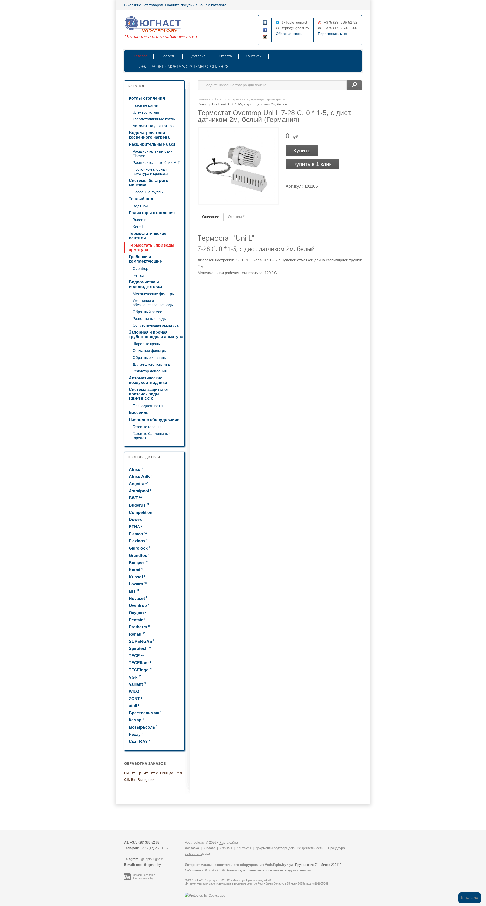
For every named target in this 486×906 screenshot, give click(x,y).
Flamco (138, 534)
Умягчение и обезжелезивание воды (153, 302)
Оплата (225, 55)
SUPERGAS (141, 641)
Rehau (138, 275)
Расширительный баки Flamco (152, 153)
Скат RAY (139, 741)
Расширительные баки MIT (156, 162)
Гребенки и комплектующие (145, 259)
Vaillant (137, 684)
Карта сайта (228, 842)
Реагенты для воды (150, 318)
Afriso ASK (140, 476)
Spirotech (140, 648)
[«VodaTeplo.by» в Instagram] (265, 37)
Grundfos (139, 555)
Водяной (140, 206)
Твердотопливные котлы (154, 119)
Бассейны (139, 412)
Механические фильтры (154, 294)
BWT (135, 498)
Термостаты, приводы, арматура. (152, 247)
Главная (204, 99)
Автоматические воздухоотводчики (148, 380)
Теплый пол (141, 199)
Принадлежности (148, 406)
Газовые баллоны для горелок (152, 435)
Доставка (197, 55)
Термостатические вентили (147, 235)
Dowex (136, 519)
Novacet (138, 598)
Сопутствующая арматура (155, 325)
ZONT (135, 699)
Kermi (138, 227)
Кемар (136, 720)
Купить (301, 150)
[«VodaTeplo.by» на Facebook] (265, 30)
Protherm (139, 627)
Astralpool (140, 491)
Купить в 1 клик (312, 164)
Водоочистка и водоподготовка (145, 284)
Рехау (136, 734)
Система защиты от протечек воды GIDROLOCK (149, 394)
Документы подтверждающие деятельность (289, 848)
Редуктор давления (150, 371)
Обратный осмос (147, 312)
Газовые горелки (147, 427)
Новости (167, 55)
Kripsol (137, 577)
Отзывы (236, 216)
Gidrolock (139, 548)
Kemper (138, 562)
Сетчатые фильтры (150, 350)
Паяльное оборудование (154, 419)
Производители (144, 457)
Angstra (138, 484)
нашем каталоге (212, 5)
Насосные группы (148, 192)
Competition (142, 512)
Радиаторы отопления (152, 213)
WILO (135, 691)
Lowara (138, 584)
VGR (135, 677)
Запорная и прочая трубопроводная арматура (156, 334)
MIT (134, 591)
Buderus (140, 220)
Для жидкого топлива (151, 364)
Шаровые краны (147, 344)
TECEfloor (140, 663)
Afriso (136, 469)
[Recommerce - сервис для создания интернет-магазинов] (127, 878)
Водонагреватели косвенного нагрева (149, 134)
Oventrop (140, 268)
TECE (136, 656)
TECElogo (140, 670)
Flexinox (138, 541)
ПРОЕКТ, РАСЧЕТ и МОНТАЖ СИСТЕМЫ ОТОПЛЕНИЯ (181, 66)
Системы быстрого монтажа (148, 182)
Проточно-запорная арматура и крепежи (150, 171)
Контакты (254, 55)
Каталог (140, 55)
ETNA (135, 527)
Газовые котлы (146, 105)
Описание (210, 217)
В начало (469, 897)
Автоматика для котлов (153, 126)
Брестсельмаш (145, 713)
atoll (134, 706)
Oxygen (137, 613)
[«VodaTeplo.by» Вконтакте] (265, 22)
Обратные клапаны (150, 357)
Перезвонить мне (332, 34)
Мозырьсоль (143, 727)
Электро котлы (146, 112)
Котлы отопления (147, 98)
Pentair (137, 620)
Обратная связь (289, 34)
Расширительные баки (152, 144)
